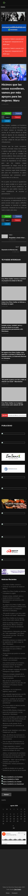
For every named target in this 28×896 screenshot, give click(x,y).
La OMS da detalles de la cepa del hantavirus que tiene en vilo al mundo (14, 769)
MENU (3, 7)
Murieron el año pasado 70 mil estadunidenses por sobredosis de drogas (13, 725)
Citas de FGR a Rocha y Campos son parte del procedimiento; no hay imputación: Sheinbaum (14, 712)
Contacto (14, 893)
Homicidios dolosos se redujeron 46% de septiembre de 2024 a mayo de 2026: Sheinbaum (14, 642)
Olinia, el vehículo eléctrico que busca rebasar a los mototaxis (14, 659)
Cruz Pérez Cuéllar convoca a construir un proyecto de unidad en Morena (13, 586)
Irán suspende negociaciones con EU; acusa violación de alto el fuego (14, 695)
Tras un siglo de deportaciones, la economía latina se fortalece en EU (13, 742)
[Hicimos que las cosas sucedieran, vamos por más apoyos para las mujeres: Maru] (14, 270)
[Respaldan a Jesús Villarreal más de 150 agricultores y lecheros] (14, 237)
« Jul (14, 826)
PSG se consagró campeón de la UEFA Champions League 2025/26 (14, 670)
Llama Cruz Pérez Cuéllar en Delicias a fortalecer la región (14, 592)
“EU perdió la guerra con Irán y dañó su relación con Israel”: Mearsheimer (14, 614)
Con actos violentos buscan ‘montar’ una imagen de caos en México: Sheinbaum (14, 648)
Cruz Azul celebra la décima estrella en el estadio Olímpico (14, 706)
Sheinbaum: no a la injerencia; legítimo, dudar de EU (12, 690)
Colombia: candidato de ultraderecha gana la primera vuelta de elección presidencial (14, 701)
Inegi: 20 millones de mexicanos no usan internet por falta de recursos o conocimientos (14, 737)
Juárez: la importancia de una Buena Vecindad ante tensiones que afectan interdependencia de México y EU (14, 755)
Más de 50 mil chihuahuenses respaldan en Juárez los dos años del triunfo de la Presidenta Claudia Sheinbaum (14, 684)
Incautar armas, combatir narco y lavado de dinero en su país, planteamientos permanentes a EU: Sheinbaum (13, 599)
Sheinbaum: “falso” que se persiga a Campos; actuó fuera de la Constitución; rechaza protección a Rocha (14, 762)
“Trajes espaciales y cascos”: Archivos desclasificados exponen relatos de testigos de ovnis (13, 748)
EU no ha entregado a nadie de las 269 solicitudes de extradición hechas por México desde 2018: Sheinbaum (14, 719)
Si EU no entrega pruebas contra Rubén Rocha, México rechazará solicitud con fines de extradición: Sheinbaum (13, 626)
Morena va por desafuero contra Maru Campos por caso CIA (14, 731)
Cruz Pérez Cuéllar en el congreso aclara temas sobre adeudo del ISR (13, 619)
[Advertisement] (14, 866)
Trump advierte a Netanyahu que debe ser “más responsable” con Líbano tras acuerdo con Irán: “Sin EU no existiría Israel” (14, 634)
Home (7, 893)
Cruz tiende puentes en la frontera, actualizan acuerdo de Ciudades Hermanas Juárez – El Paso (13, 665)
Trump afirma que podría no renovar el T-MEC (14, 654)
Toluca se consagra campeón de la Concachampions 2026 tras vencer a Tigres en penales (14, 676)
